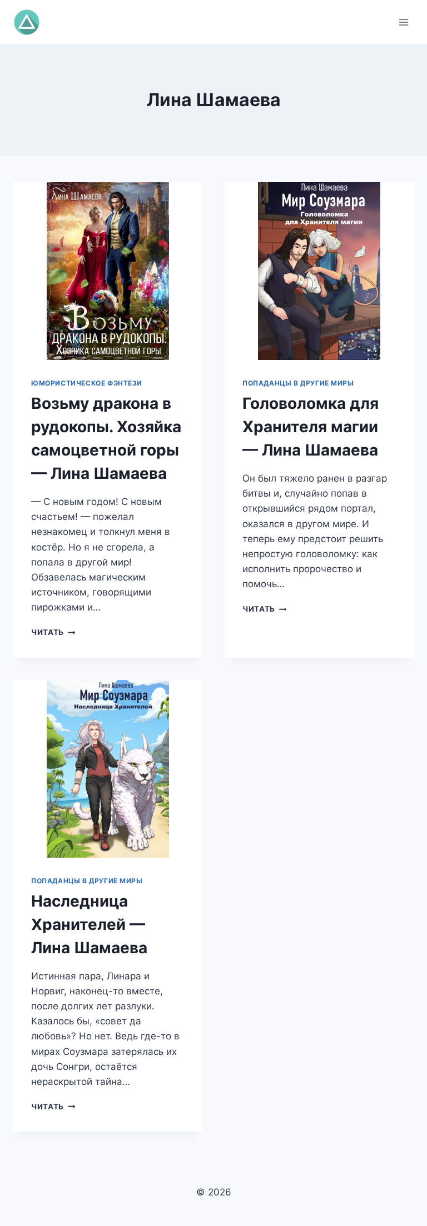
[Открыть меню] (403, 22)
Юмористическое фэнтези (86, 383)
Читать (53, 632)
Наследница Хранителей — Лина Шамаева (89, 924)
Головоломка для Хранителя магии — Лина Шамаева (310, 426)
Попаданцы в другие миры (298, 383)
